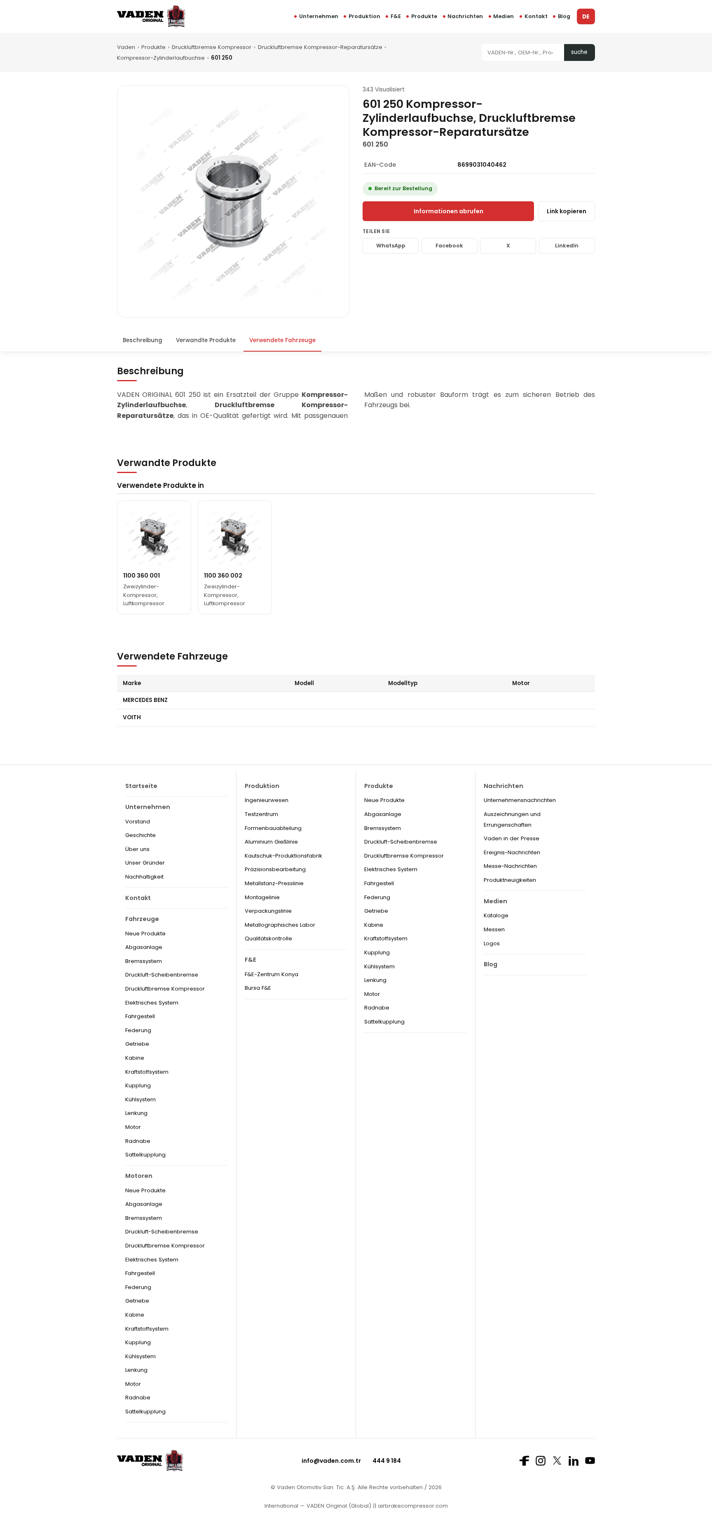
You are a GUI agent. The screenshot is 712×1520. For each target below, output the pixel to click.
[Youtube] (590, 1460)
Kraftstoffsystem (147, 1072)
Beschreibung (142, 340)
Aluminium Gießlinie (271, 842)
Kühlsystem (140, 1099)
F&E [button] (396, 16)
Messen (494, 929)
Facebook (449, 245)
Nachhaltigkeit (144, 877)
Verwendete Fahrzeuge (282, 340)
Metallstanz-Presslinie (274, 883)
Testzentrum (261, 814)
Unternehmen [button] (318, 16)
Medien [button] (503, 16)
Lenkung (136, 1113)
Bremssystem (143, 961)
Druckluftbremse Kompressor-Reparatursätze (320, 47)
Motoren (138, 1176)
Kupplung (138, 1085)
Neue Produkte (145, 933)
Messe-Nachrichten (510, 866)
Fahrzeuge (142, 919)
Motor (133, 1127)
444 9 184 (386, 1461)
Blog (564, 16)
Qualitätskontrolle (268, 938)
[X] (557, 1460)
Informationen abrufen (448, 211)
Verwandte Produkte (206, 340)
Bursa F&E (258, 988)
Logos (492, 943)
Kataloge (496, 915)
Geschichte (140, 835)
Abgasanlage (143, 947)
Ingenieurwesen (266, 800)
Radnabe (137, 1141)
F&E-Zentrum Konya (271, 974)
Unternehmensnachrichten (520, 800)
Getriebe (137, 1044)
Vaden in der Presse (511, 838)
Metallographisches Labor (280, 925)
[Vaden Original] (151, 16)
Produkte (424, 16)
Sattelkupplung (145, 1155)
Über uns (137, 849)
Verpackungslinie (268, 911)
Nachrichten (465, 16)
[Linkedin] (573, 1461)
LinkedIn (566, 245)
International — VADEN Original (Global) (318, 1506)
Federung (138, 1030)
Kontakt (536, 16)
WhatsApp (390, 245)
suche (579, 52)
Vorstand (137, 821)
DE (585, 17)
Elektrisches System (151, 1003)
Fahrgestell (140, 1016)
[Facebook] (524, 1461)
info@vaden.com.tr (331, 1461)
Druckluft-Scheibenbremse (161, 975)
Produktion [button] (364, 16)
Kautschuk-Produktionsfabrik (283, 856)
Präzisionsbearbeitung (275, 869)
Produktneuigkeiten (510, 880)
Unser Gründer (145, 863)
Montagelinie (262, 897)
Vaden (126, 47)
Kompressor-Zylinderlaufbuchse (161, 58)
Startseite (141, 786)
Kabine (134, 1058)
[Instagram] (541, 1461)
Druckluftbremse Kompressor (211, 47)
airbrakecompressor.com (412, 1506)
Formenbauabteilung (273, 828)
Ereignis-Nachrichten (512, 852)
